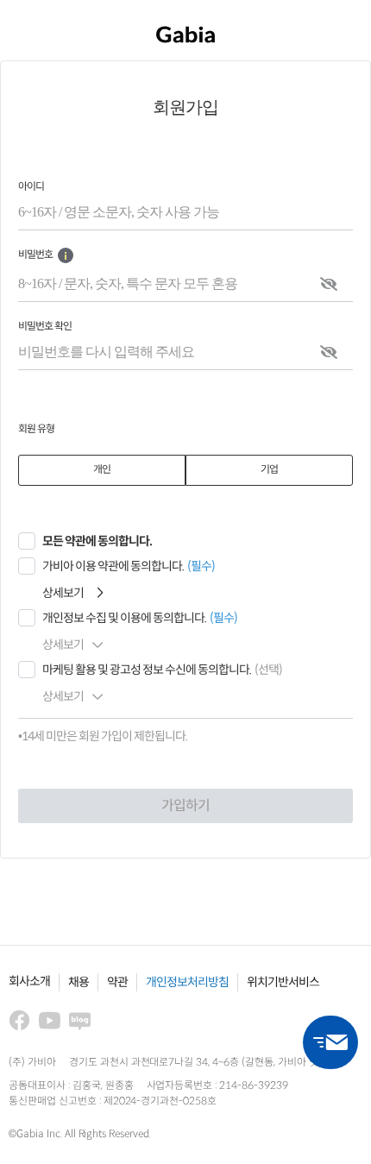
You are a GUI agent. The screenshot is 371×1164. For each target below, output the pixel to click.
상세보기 (63, 593)
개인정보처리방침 (187, 982)
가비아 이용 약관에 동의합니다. (113, 566)
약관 (117, 982)
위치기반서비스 (283, 982)
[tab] (102, 470)
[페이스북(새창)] (19, 1020)
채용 (78, 982)
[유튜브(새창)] (49, 1020)
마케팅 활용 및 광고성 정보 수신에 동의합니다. (146, 670)
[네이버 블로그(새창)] (80, 1020)
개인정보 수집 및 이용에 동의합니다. (124, 618)
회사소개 (29, 981)
